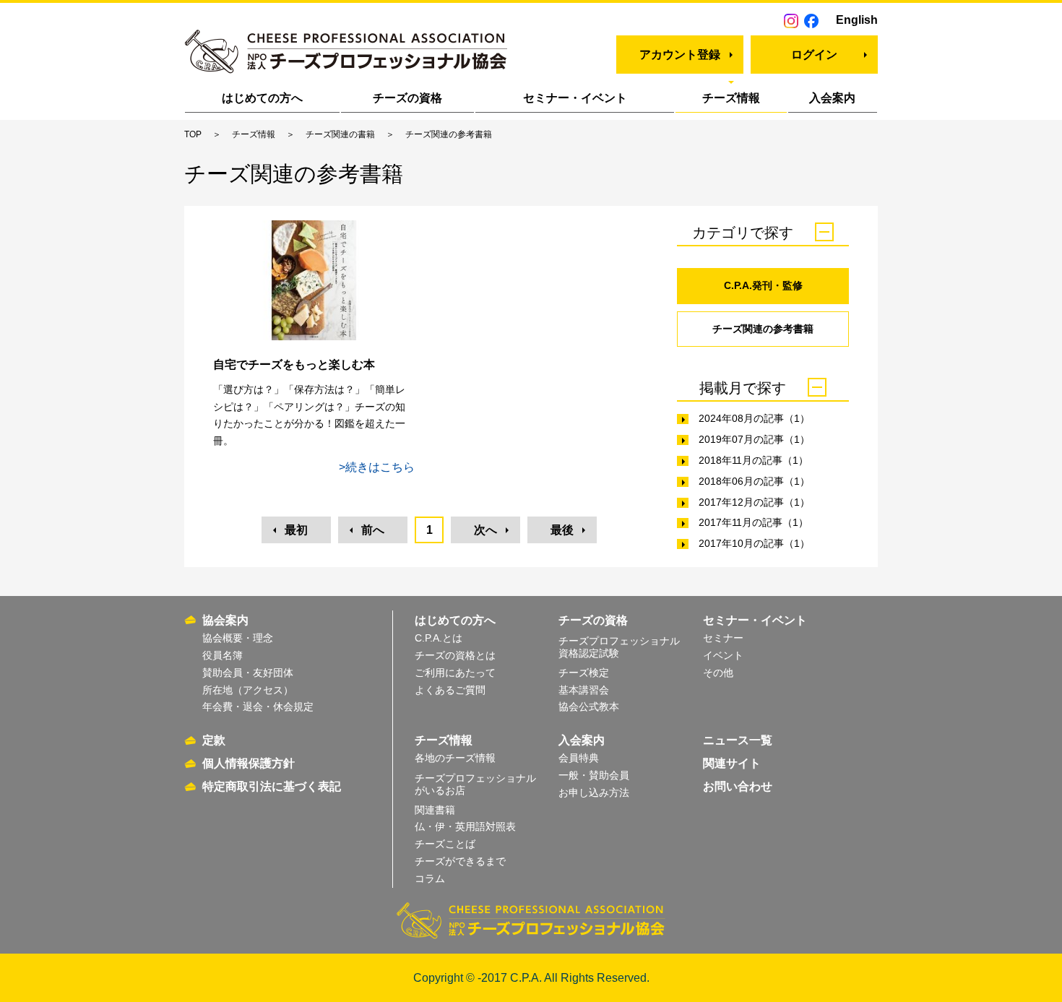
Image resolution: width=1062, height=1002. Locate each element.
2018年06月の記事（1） (754, 481)
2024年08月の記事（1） (754, 418)
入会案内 (832, 98)
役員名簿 (222, 655)
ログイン (814, 54)
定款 (213, 740)
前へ (372, 530)
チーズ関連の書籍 (340, 134)
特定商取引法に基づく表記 (271, 786)
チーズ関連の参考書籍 (762, 328)
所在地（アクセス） (247, 690)
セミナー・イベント (575, 98)
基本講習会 (583, 690)
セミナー (723, 638)
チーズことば (445, 844)
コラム (430, 878)
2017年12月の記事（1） (754, 502)
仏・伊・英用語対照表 (465, 826)
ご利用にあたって (455, 672)
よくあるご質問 (450, 690)
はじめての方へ (262, 98)
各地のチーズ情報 (455, 758)
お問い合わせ (737, 786)
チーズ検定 (583, 672)
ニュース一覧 (737, 740)
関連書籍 (435, 810)
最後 (562, 530)
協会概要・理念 (237, 638)
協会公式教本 (588, 706)
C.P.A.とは (438, 638)
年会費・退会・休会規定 (258, 706)
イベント (723, 655)
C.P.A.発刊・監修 (763, 285)
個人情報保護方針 (248, 763)
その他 (718, 672)
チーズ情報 (731, 98)
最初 (296, 530)
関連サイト (732, 763)
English (857, 20)
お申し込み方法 (593, 792)
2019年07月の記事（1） (754, 439)
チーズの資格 (407, 98)
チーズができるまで (460, 861)
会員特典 (578, 758)
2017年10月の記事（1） (754, 543)
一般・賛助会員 (593, 775)
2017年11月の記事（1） (753, 522)
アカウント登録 (679, 54)
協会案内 (225, 620)
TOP (193, 134)
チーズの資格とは (455, 655)
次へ (485, 530)
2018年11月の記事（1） (753, 460)
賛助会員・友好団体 (247, 672)
